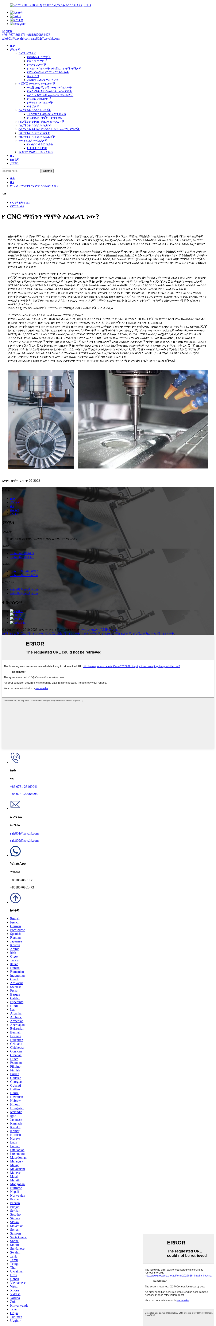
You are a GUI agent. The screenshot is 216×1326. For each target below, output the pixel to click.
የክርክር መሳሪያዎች (39, 99)
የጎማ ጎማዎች (27, 53)
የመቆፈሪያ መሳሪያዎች (33, 140)
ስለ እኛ (14, 159)
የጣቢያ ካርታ (89, 629)
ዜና (12, 155)
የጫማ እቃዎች (36, 64)
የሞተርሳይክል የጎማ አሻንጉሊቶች (48, 72)
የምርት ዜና (17, 206)
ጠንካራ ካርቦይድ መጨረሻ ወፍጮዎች (50, 95)
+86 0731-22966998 (24, 794)
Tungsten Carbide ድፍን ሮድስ (46, 114)
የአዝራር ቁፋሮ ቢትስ (40, 144)
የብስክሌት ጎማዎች (39, 57)
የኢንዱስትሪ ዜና (20, 202)
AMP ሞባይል (109, 629)
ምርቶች (15, 49)
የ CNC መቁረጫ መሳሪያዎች (37, 83)
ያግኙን (14, 163)
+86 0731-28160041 (24, 786)
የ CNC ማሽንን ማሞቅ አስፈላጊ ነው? (34, 186)
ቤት (12, 45)
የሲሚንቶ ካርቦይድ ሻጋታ (34, 133)
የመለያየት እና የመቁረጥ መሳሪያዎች (49, 91)
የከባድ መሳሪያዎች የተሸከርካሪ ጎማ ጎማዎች (54, 68)
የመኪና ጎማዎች (37, 61)
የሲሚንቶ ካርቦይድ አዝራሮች (37, 136)
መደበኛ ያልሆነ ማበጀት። (42, 80)
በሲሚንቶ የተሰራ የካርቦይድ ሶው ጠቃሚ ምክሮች (49, 129)
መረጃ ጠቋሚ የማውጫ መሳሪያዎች (49, 87)
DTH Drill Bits (37, 148)
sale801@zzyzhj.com (24, 833)
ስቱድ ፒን (33, 76)
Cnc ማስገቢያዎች (32, 633)
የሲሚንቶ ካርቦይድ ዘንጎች (35, 110)
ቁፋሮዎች (33, 106)
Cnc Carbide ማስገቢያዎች (62, 633)
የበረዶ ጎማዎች (90, 633)
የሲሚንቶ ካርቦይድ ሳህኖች (35, 125)
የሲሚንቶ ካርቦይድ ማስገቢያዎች (153, 633)
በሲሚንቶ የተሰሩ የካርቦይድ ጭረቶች (41, 121)
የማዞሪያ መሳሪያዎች (40, 102)
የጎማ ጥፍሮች (10, 633)
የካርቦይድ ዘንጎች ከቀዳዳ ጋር (44, 117)
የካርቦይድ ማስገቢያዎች (116, 633)
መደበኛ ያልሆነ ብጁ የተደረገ (36, 152)
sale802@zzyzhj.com (24, 840)
